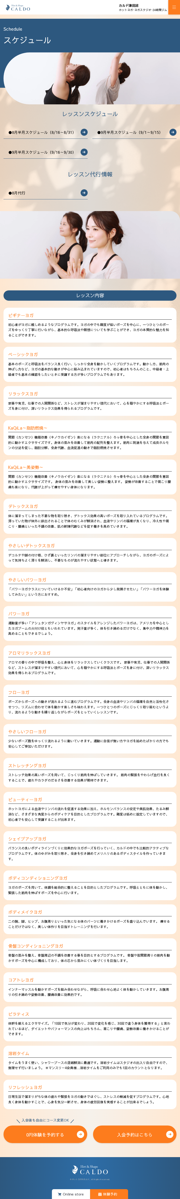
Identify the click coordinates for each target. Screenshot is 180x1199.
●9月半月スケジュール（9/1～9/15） (130, 132)
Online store (73, 1194)
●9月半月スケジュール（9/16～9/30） (42, 152)
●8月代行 (16, 192)
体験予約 (110, 1194)
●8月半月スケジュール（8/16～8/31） (42, 132)
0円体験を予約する (45, 1131)
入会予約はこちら (135, 1135)
